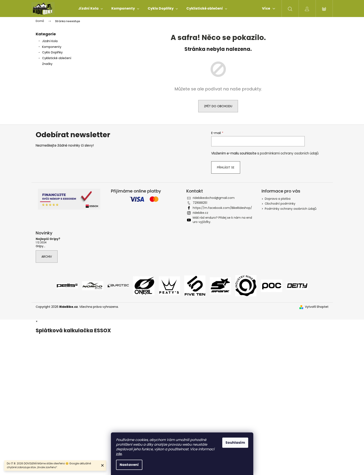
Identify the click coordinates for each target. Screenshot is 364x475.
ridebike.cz (200, 213)
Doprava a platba (277, 199)
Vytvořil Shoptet (317, 307)
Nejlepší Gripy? (48, 239)
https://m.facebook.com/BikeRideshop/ (222, 208)
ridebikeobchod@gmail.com (214, 198)
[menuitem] (90, 8)
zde (119, 453)
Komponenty (51, 47)
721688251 (200, 203)
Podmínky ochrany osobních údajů (290, 209)
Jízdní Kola (50, 41)
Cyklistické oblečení (56, 58)
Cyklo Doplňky (52, 52)
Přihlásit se (225, 167)
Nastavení (129, 464)
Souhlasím (235, 442)
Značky (47, 64)
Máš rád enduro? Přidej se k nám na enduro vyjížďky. (222, 219)
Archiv (46, 256)
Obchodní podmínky (280, 203)
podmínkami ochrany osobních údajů (289, 153)
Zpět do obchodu (218, 106)
